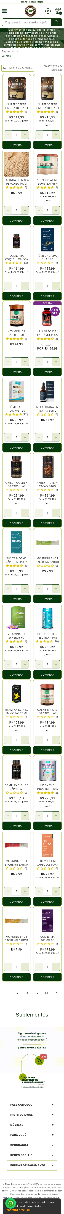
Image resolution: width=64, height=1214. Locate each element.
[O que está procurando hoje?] (56, 22)
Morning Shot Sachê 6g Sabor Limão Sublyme (47, 562)
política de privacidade (27, 1206)
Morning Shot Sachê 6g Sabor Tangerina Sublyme (16, 942)
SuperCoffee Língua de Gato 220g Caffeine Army (16, 110)
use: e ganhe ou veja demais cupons (32, 1)
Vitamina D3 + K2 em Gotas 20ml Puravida (16, 713)
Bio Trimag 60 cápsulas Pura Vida (16, 562)
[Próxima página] (56, 992)
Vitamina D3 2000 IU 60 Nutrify (16, 335)
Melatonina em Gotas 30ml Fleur (47, 410)
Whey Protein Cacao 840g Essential (47, 486)
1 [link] (8, 992)
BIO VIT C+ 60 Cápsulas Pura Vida (47, 864)
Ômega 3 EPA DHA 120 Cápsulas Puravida (47, 261)
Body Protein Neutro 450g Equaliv (47, 637)
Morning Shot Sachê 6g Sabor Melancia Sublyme (16, 866)
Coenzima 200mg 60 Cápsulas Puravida (47, 942)
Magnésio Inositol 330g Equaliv (47, 789)
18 (46, 992)
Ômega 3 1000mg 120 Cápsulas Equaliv (16, 412)
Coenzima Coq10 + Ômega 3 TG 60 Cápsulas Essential (16, 262)
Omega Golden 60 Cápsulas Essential (16, 486)
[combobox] (32, 22)
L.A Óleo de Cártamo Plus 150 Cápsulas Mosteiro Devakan (47, 338)
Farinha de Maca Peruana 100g (16, 181)
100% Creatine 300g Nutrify (47, 181)
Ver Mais (6, 56)
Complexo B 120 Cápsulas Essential (16, 789)
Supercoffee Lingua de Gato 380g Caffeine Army (47, 110)
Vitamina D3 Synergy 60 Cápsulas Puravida (16, 639)
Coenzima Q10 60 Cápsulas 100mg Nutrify (47, 713)
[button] (4, 11)
